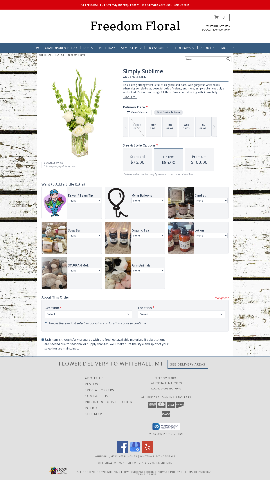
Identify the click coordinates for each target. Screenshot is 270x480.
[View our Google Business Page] (135, 451)
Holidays (183, 48)
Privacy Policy (169, 472)
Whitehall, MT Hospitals (157, 456)
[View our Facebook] (122, 451)
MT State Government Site (153, 462)
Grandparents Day (61, 48)
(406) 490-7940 (220, 29)
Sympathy (129, 48)
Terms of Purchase (198, 472)
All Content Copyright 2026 (98, 472)
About (206, 48)
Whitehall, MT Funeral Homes (116, 456)
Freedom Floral (135, 26)
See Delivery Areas (187, 364)
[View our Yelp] (147, 451)
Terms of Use (146, 474)
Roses (88, 48)
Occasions (156, 48)
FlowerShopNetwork (137, 472)
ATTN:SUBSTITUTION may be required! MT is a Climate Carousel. (135, 5)
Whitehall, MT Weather (114, 462)
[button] (220, 17)
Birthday (107, 48)
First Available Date (168, 112)
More (225, 48)
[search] (228, 59)
